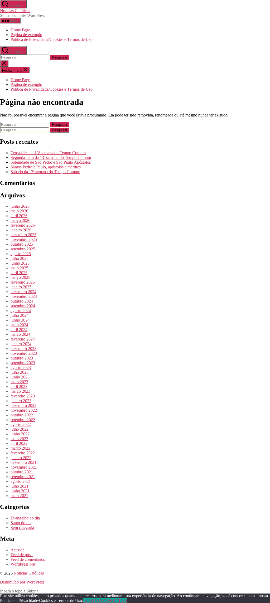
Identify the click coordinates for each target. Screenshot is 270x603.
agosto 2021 (21, 481)
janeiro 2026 (21, 230)
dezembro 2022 (23, 405)
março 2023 (20, 391)
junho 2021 (20, 491)
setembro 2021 (23, 476)
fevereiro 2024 (23, 339)
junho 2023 (20, 377)
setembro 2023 (23, 363)
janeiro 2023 (21, 400)
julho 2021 (19, 486)
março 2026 (20, 220)
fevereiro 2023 (23, 396)
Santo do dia (21, 523)
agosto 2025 (21, 253)
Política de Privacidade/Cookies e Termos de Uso (52, 39)
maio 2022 (19, 438)
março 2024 (20, 334)
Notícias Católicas (15, 10)
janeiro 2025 (21, 287)
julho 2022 (19, 429)
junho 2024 (20, 320)
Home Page (20, 30)
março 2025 (20, 277)
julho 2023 (19, 372)
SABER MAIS (114, 600)
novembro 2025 (24, 239)
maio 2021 (19, 495)
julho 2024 (19, 315)
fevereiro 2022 (23, 453)
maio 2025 (19, 268)
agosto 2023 (21, 367)
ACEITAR (92, 600)
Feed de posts (22, 554)
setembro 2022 (23, 419)
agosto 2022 (21, 424)
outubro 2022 (22, 415)
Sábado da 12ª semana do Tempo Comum (45, 171)
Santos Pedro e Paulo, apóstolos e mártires (46, 167)
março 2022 (20, 448)
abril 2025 (19, 272)
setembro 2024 (23, 306)
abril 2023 (19, 386)
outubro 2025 (22, 244)
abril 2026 (19, 215)
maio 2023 (19, 382)
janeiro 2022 (21, 457)
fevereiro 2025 (23, 282)
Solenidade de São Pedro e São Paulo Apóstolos (51, 162)
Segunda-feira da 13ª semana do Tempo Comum (51, 157)
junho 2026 (20, 206)
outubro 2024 (22, 301)
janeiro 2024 (21, 344)
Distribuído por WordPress (22, 582)
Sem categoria (22, 527)
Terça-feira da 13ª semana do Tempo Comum (48, 152)
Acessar (17, 550)
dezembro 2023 (23, 348)
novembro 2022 (24, 410)
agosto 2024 (21, 310)
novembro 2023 (24, 353)
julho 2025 (19, 258)
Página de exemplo (26, 34)
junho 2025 (20, 263)
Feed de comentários (28, 559)
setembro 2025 (23, 249)
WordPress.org (23, 564)
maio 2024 (19, 325)
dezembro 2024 (23, 291)
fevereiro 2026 (23, 225)
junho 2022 (20, 434)
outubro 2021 (22, 472)
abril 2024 (19, 329)
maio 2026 (19, 211)
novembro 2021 (24, 467)
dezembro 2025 (23, 234)
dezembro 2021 (23, 462)
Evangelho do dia (25, 518)
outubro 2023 (22, 358)
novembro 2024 (24, 296)
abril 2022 (19, 443)
